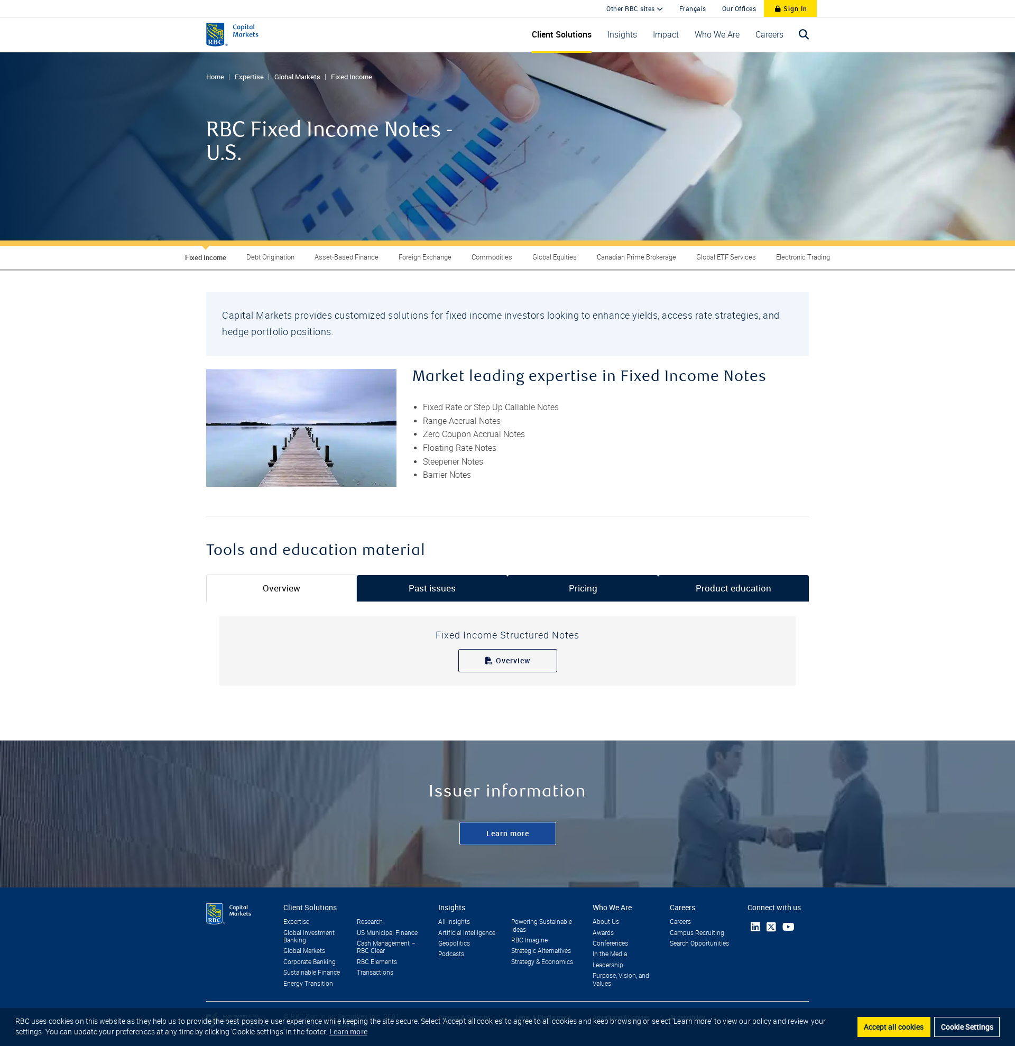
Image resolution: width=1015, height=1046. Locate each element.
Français (692, 8)
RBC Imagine (529, 940)
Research (370, 921)
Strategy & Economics (542, 962)
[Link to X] (771, 927)
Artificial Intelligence (466, 933)
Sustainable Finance (311, 972)
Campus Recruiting (697, 933)
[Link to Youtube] (788, 927)
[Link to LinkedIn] (755, 927)
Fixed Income (351, 76)
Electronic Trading (803, 257)
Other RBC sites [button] (631, 8)
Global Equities (554, 257)
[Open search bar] (804, 34)
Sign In (794, 8)
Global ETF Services (726, 257)
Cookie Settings (967, 1027)
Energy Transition (308, 983)
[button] (561, 34)
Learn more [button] (348, 1031)
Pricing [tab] (583, 588)
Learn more (507, 833)
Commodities (492, 257)
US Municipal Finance (387, 933)
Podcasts (451, 954)
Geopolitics (454, 943)
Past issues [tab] (432, 588)
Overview (513, 660)
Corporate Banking (309, 962)
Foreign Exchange (425, 257)
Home (215, 76)
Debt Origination (270, 257)
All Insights (454, 921)
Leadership (608, 965)
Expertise (249, 76)
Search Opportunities (699, 943)
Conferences (610, 943)
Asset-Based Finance (347, 257)
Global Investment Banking (309, 936)
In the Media (610, 954)
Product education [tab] (733, 588)
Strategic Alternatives (541, 951)
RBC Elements (377, 962)
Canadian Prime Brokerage (636, 257)
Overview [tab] (281, 588)
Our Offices (739, 8)
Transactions (375, 972)
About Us (606, 921)
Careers (680, 921)
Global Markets (297, 76)
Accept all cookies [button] (894, 1027)
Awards (603, 933)
